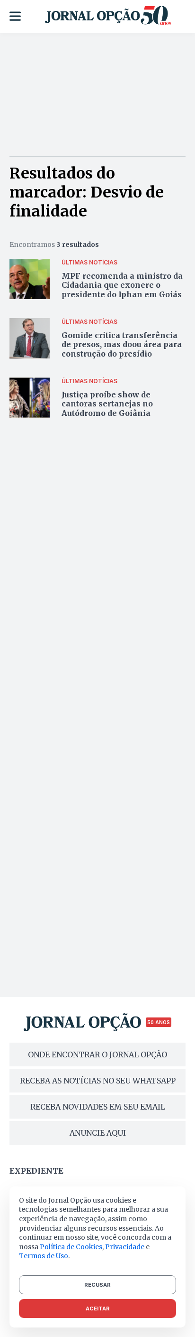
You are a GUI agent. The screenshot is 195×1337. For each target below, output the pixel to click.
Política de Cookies (71, 1247)
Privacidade (124, 1247)
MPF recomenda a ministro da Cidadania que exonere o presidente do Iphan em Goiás (122, 285)
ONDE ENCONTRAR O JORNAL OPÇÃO (97, 1054)
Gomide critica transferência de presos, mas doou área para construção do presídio (122, 344)
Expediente (36, 1171)
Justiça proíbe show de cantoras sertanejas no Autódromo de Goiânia (107, 403)
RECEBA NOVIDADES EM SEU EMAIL (97, 1106)
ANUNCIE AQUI (98, 1133)
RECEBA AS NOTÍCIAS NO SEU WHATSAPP (98, 1080)
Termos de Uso (43, 1256)
